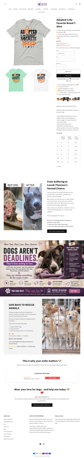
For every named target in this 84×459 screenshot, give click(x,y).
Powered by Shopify (46, 456)
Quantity (58, 63)
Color (57, 50)
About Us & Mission (8, 419)
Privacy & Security (8, 431)
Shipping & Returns (8, 421)
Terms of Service (7, 434)
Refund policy (7, 436)
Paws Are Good (39, 456)
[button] (5, 4)
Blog (5, 429)
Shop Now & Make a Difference (42, 405)
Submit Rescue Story (8, 439)
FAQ (4, 424)
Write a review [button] (52, 378)
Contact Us (6, 426)
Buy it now (68, 75)
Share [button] (59, 166)
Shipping (58, 45)
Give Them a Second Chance (57, 231)
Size (57, 56)
